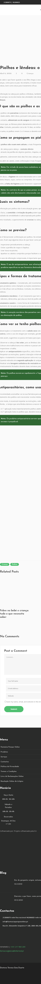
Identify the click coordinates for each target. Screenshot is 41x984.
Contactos (5, 762)
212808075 (7, 2)
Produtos (4, 752)
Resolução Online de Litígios (12, 781)
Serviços (4, 757)
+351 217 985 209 (18, 947)
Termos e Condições (9, 771)
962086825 (16, 2)
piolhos (14, 564)
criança (5, 564)
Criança (30, 73)
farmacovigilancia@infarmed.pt (12, 951)
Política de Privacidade (10, 766)
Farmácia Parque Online (10, 747)
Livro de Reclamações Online (12, 776)
